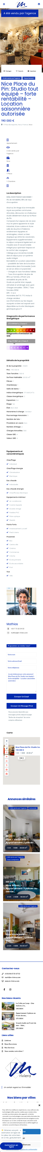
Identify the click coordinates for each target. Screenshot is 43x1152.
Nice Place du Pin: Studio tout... (29, 747)
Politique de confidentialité (28, 1149)
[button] (39, 1105)
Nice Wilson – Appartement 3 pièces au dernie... (21, 888)
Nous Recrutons (11, 1044)
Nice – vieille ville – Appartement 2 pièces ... (21, 841)
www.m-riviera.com (12, 981)
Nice (30, 125)
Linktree (8, 1040)
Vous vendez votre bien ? (14, 1051)
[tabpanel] (21, 40)
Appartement (29, 78)
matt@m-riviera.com (12, 977)
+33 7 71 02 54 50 (17, 629)
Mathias (12, 624)
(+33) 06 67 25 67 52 (12, 974)
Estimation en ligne (11, 1146)
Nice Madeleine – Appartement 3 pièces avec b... (19, 937)
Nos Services (9, 1048)
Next (39, 40)
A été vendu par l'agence (20, 13)
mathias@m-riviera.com (19, 633)
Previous (4, 40)
